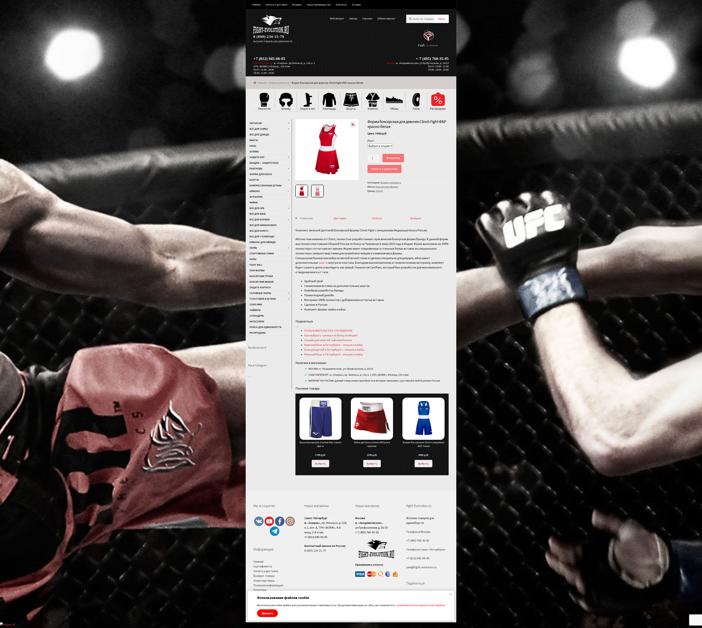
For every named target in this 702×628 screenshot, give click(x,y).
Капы (253, 145)
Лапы (253, 259)
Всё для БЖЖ (258, 213)
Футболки (256, 196)
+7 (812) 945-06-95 (269, 58)
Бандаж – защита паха (264, 162)
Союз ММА (256, 304)
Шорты (254, 179)
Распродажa (258, 332)
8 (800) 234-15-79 (268, 37)
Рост (370, 141)
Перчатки (256, 123)
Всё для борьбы (260, 219)
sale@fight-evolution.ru (421, 567)
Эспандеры (257, 315)
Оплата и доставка (265, 571)
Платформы (257, 270)
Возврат (415, 218)
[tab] (314, 218)
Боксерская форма (387, 186)
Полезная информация (268, 585)
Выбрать (320, 463)
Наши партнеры (263, 580)
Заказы (353, 18)
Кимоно (255, 191)
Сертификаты (262, 566)
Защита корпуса (260, 287)
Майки (254, 202)
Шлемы (254, 151)
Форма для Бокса (279, 82)
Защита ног (257, 157)
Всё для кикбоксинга (263, 225)
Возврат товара (264, 576)
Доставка (340, 218)
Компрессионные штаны (266, 185)
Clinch (379, 191)
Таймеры (255, 310)
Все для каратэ (259, 230)
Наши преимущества (319, 4)
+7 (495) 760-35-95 (417, 540)
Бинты (254, 140)
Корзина (367, 18)
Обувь (253, 247)
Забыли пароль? (386, 18)
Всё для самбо (259, 128)
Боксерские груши (261, 276)
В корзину (393, 158)
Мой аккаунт (337, 18)
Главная (262, 82)
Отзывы (356, 4)
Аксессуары (257, 321)
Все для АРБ (257, 208)
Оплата (377, 218)
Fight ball (256, 264)
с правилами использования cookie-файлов (420, 605)
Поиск (441, 18)
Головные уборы (260, 293)
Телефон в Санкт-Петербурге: (425, 549)
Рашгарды (256, 168)
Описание (306, 218)
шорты (323, 262)
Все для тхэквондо (262, 236)
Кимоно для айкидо (263, 242)
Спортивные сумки (262, 253)
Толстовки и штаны (263, 298)
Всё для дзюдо (259, 134)
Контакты (341, 4)
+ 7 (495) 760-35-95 (432, 58)
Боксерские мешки (261, 281)
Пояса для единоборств (265, 327)
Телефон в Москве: (418, 532)
